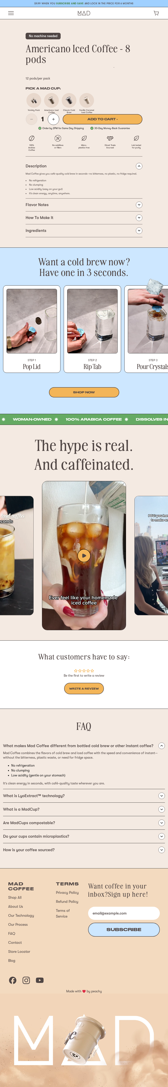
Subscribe (124, 929)
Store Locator (19, 952)
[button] (156, 13)
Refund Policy (67, 902)
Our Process (18, 924)
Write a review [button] (84, 689)
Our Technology (21, 915)
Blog (11, 961)
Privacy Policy (67, 893)
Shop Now (84, 392)
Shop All (15, 897)
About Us (15, 906)
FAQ (11, 934)
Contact (15, 943)
